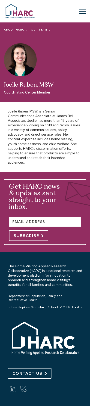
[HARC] (45, 358)
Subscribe (26, 235)
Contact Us (27, 373)
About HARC (14, 29)
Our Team (39, 29)
